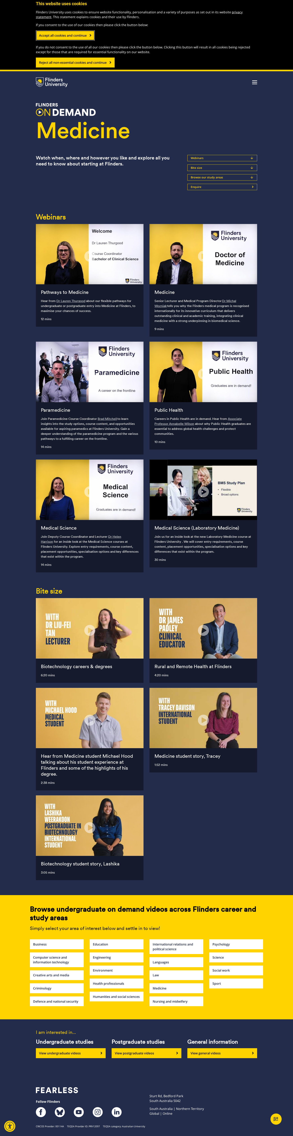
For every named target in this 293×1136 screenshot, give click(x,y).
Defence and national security (55, 1001)
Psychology (221, 944)
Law (156, 975)
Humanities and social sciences (116, 996)
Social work (221, 970)
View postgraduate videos (134, 1053)
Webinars (222, 158)
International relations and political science (173, 946)
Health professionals (108, 983)
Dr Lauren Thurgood (70, 301)
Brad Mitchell (107, 419)
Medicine (159, 988)
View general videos (206, 1053)
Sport (216, 983)
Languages (161, 962)
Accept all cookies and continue (63, 35)
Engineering (102, 957)
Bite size (222, 168)
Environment (103, 970)
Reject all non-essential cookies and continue (73, 62)
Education (100, 944)
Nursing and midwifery (170, 1001)
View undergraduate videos (60, 1053)
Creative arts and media (51, 975)
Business (40, 944)
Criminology (42, 988)
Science (218, 957)
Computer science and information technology (51, 959)
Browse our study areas (222, 177)
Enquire (196, 187)
